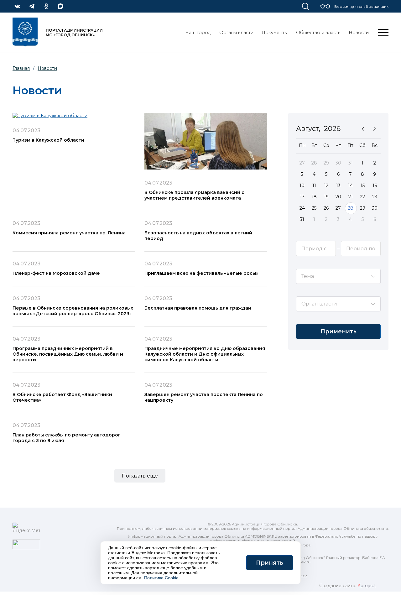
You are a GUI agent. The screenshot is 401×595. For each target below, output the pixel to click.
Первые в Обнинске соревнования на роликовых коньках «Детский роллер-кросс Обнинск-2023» (73, 310)
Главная (21, 68)
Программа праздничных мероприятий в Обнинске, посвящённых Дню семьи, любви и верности (68, 354)
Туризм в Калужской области (48, 140)
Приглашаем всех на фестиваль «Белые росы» (201, 273)
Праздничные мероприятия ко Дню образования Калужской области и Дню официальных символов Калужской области (204, 354)
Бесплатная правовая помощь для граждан (197, 308)
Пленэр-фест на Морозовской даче (56, 273)
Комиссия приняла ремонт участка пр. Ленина (69, 233)
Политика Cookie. (162, 577)
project (366, 585)
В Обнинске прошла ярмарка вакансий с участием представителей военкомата (194, 195)
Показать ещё (140, 476)
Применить (338, 331)
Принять (269, 562)
